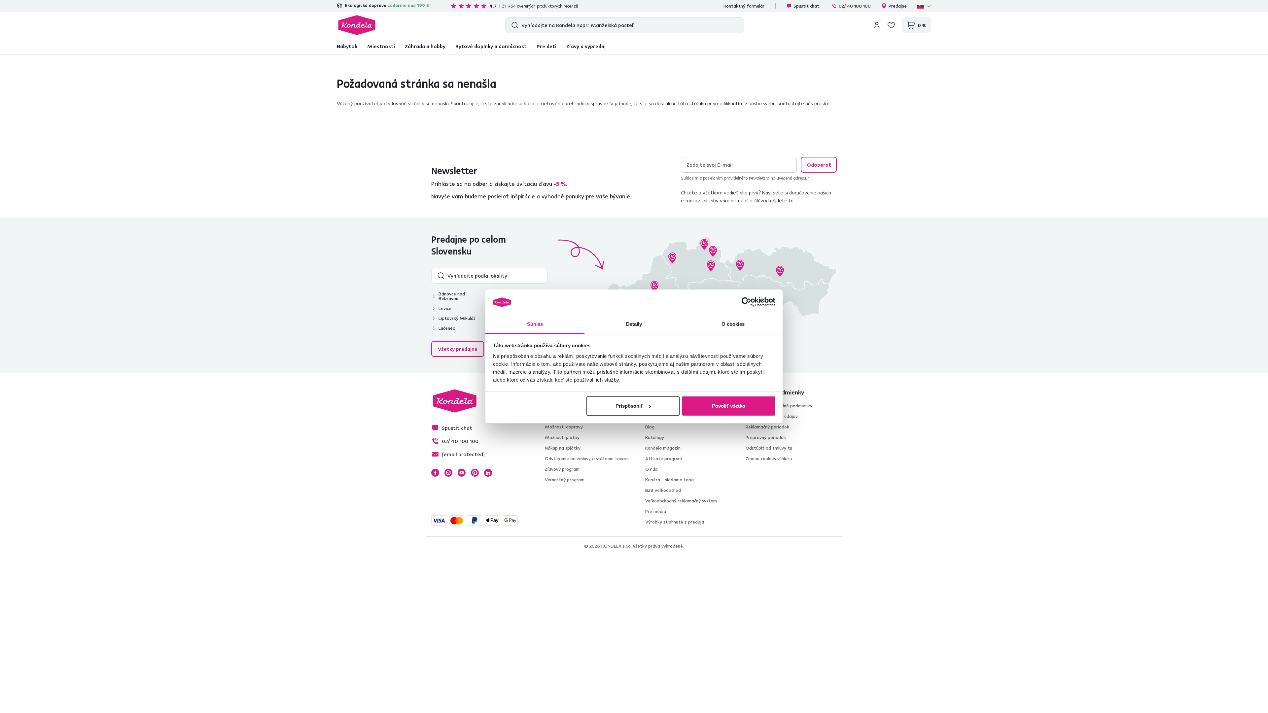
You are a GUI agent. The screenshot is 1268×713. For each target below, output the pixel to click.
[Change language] (924, 6)
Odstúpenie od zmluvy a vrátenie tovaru (587, 458)
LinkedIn (488, 473)
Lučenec (447, 328)
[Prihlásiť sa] (877, 25)
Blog (649, 427)
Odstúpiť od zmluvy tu (769, 448)
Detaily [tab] (634, 324)
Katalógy (654, 437)
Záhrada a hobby (425, 46)
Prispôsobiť (629, 406)
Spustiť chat (806, 6)
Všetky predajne (457, 349)
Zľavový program (562, 469)
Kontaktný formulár (743, 6)
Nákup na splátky (563, 448)
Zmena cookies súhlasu (769, 458)
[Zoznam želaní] (891, 25)
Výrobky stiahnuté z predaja (674, 522)
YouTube (462, 473)
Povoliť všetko (728, 406)
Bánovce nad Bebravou (452, 296)
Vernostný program (564, 480)
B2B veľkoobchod (663, 490)
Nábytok (347, 46)
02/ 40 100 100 (855, 6)
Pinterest (475, 473)
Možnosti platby (562, 437)
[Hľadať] (513, 25)
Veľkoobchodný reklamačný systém (681, 501)
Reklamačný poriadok (767, 427)
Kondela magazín (663, 448)
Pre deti (546, 46)
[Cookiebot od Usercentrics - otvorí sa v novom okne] (746, 302)
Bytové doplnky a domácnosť (491, 46)
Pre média (655, 511)
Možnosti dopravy (564, 427)
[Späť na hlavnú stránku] (357, 25)
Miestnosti (381, 46)
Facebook (435, 473)
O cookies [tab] (733, 324)
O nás (651, 469)
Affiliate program (663, 458)
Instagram (448, 473)
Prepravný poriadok (766, 437)
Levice (445, 308)
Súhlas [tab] (535, 324)
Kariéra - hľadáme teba (669, 480)
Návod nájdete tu (774, 200)
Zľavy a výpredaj (586, 46)
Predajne (898, 6)
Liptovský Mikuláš (457, 318)
